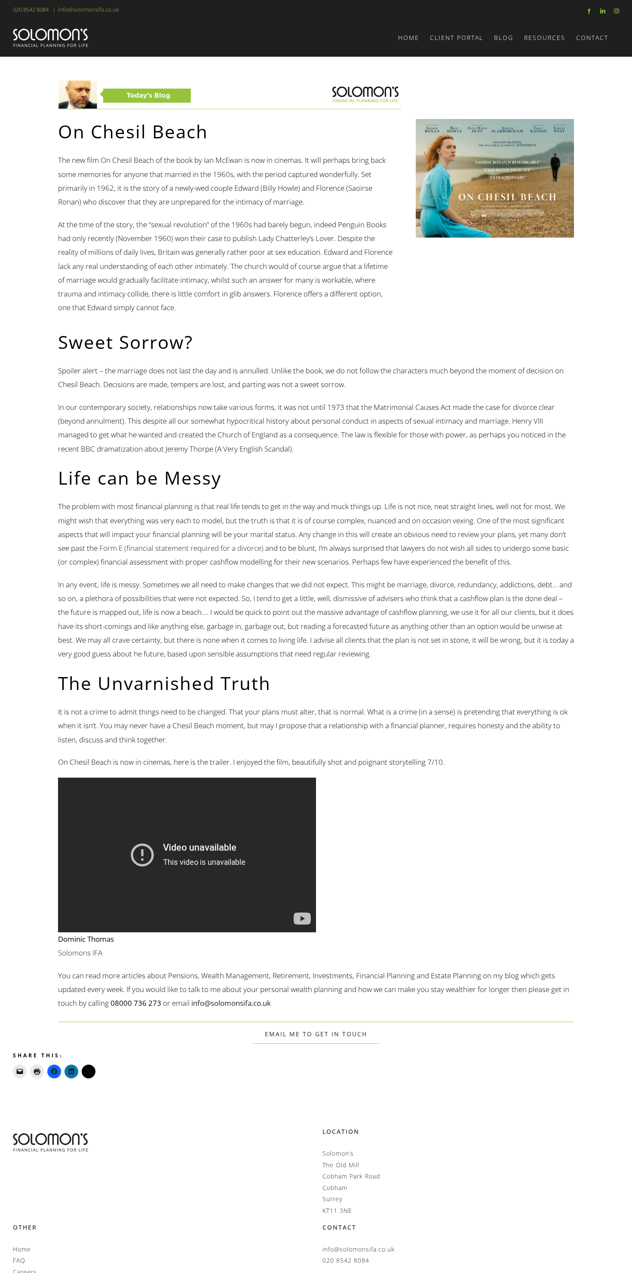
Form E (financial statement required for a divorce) (181, 548)
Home (22, 1249)
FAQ (19, 1260)
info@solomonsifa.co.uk (88, 9)
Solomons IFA (80, 953)
